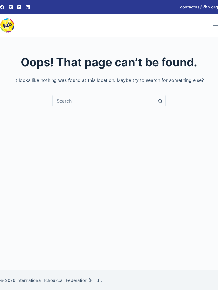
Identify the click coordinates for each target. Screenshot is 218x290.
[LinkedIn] (28, 7)
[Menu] (215, 25)
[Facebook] (2, 7)
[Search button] (160, 100)
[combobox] (104, 100)
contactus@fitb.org (199, 7)
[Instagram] (19, 7)
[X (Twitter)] (11, 7)
